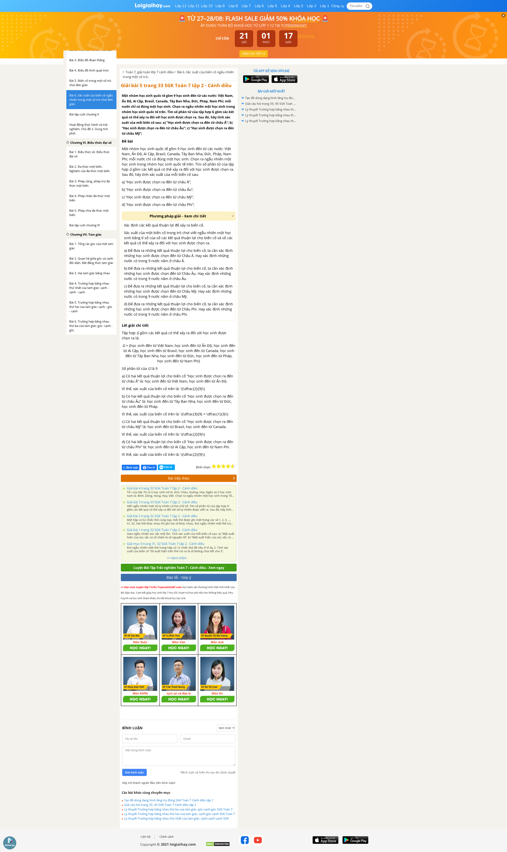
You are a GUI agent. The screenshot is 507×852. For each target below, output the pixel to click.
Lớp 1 (324, 6)
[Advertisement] (271, 186)
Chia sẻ (150, 467)
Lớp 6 (259, 6)
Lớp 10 (207, 6)
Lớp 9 (220, 6)
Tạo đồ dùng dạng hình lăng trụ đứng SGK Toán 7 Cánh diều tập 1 (168, 800)
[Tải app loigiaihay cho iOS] (284, 79)
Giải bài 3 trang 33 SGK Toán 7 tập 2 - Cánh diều (161, 502)
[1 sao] (214, 466)
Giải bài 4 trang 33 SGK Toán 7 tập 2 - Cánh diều (161, 488)
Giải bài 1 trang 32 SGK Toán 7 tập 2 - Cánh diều (161, 530)
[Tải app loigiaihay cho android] (255, 79)
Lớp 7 (246, 6)
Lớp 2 (311, 6)
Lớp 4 (285, 6)
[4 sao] (228, 466)
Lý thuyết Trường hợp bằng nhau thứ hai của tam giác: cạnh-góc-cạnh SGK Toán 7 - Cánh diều (179, 814)
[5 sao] (233, 466)
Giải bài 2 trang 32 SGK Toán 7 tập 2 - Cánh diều (161, 516)
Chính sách (166, 837)
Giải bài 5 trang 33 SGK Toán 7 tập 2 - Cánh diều (176, 85)
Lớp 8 (233, 6)
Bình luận (132, 467)
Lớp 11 (194, 6)
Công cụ (337, 6)
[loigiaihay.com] (152, 8)
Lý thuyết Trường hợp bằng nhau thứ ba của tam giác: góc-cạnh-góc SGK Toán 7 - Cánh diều (179, 809)
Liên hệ (146, 837)
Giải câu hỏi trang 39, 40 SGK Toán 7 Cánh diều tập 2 (160, 805)
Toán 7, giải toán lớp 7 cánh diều (150, 72)
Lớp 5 (272, 6)
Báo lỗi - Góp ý (179, 577)
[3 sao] (223, 466)
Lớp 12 (181, 6)
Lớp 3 (298, 6)
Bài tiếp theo (178, 478)
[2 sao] (218, 466)
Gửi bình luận (134, 772)
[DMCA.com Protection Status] (218, 845)
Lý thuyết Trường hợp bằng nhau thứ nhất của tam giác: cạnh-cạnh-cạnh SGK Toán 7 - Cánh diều (176, 818)
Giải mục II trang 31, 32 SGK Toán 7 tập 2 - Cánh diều (165, 544)
